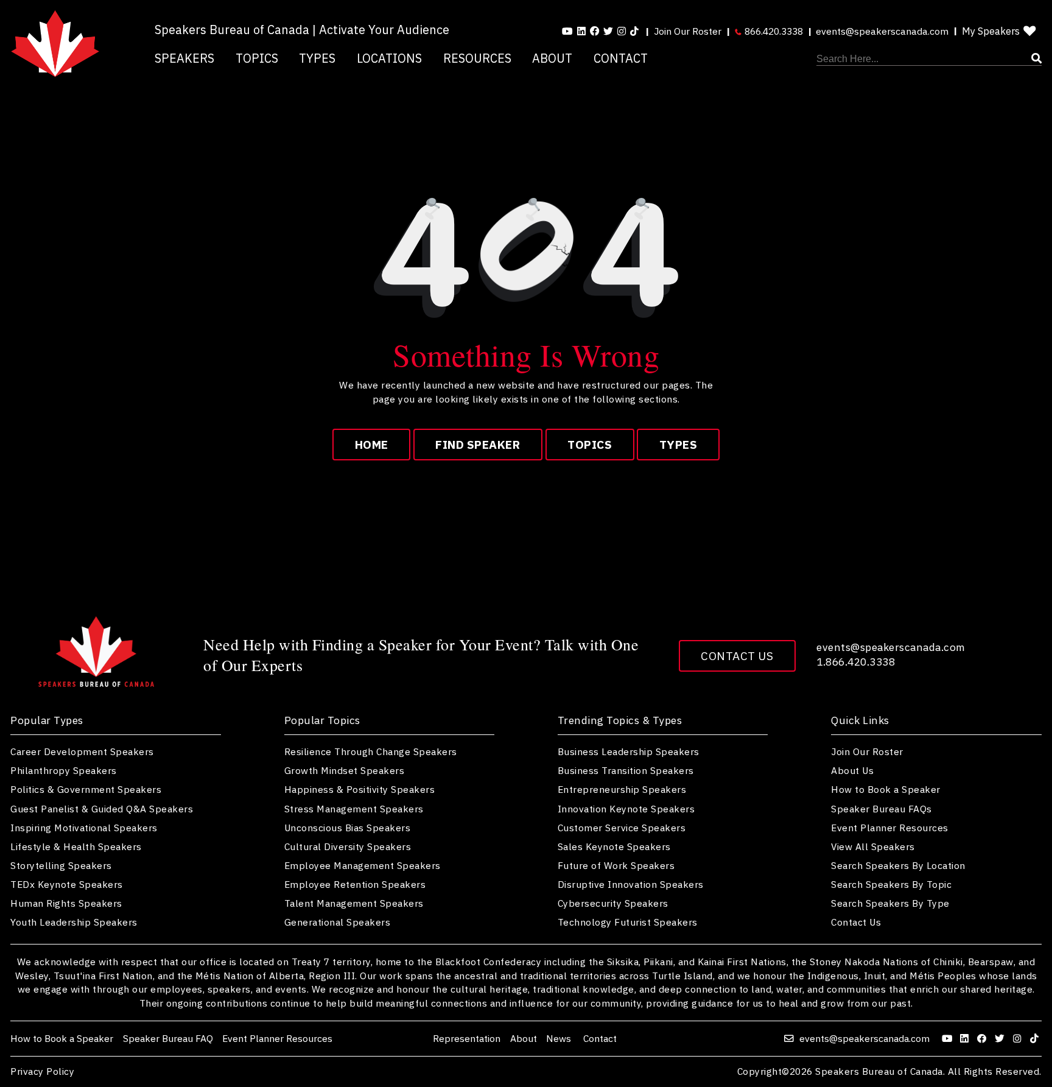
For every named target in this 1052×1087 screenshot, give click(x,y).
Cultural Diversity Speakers (348, 846)
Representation (466, 1038)
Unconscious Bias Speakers (347, 827)
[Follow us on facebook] (595, 31)
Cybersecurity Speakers (613, 903)
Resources (477, 58)
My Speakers (991, 31)
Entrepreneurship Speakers (622, 789)
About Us (852, 770)
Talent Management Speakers (354, 903)
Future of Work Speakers (616, 865)
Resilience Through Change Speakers (370, 751)
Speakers (184, 58)
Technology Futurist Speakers (628, 922)
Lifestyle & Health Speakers (76, 846)
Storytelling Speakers (61, 865)
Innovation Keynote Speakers (626, 809)
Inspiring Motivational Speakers (84, 827)
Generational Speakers (337, 922)
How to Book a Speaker (886, 789)
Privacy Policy (42, 1072)
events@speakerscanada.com (882, 31)
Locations (389, 58)
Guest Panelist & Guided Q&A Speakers (101, 809)
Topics (257, 58)
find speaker (477, 444)
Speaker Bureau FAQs (881, 809)
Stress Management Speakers (354, 809)
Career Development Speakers (82, 751)
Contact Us (737, 656)
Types (317, 58)
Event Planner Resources (890, 827)
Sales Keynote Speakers (614, 846)
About (552, 58)
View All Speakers (873, 846)
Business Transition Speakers (626, 770)
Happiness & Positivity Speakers (359, 789)
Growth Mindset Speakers (344, 770)
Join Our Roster (687, 31)
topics (589, 444)
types (678, 444)
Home (371, 444)
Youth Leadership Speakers (74, 922)
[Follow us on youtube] (567, 31)
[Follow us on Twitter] (608, 31)
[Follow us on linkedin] (581, 31)
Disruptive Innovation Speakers (631, 884)
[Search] (929, 59)
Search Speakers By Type (890, 903)
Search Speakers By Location (898, 865)
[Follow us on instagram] (621, 31)
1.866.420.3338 (855, 662)
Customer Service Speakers (622, 827)
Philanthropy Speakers (63, 770)
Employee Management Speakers (362, 865)
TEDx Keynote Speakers (66, 884)
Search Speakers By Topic (891, 884)
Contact (621, 58)
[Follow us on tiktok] (634, 31)
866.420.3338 (772, 31)
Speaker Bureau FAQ (168, 1038)
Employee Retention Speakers (355, 884)
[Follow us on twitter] (1001, 1038)
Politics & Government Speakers (85, 789)
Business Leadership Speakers (629, 751)
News (559, 1038)
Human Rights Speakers (66, 903)
